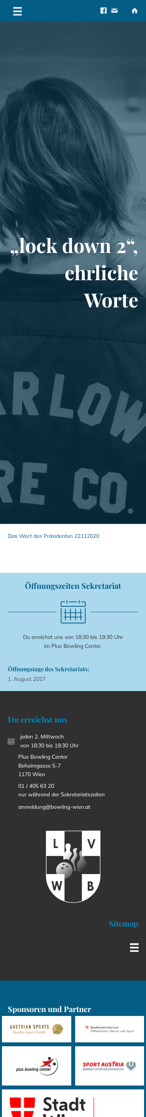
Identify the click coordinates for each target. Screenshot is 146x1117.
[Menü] (17, 10)
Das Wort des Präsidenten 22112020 (53, 535)
